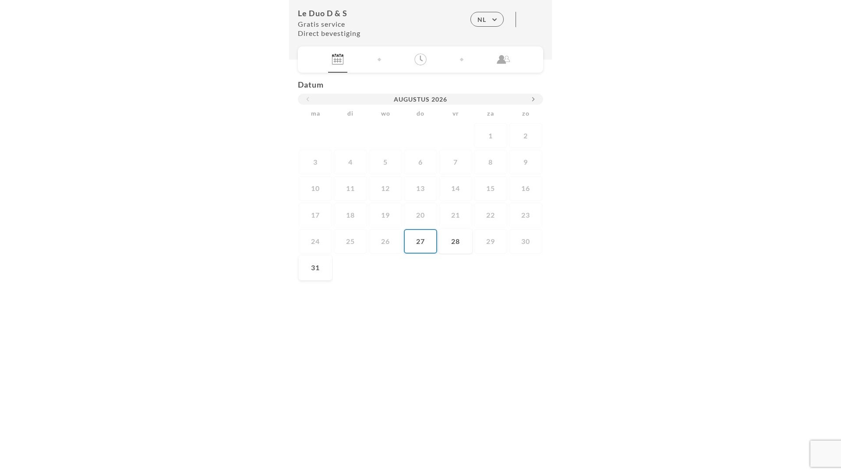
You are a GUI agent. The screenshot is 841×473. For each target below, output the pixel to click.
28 (455, 241)
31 (315, 267)
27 (420, 241)
